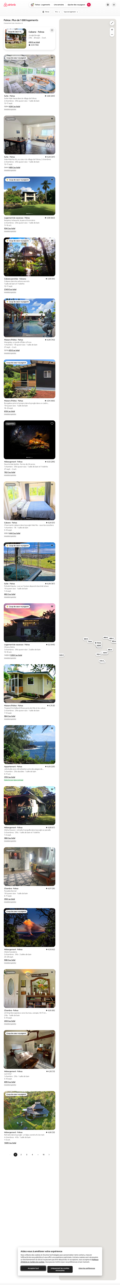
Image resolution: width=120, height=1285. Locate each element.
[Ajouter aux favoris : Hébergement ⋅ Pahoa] (52, 423)
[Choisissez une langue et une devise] (107, 4)
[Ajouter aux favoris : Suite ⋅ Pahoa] (52, 58)
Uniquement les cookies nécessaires (60, 1269)
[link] (10, 1154)
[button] (34, 42)
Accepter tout (33, 1268)
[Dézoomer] (112, 29)
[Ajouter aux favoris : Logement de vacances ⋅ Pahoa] (52, 179)
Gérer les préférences (87, 1268)
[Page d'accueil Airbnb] (10, 4)
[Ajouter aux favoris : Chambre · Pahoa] (52, 850)
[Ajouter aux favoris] (52, 30)
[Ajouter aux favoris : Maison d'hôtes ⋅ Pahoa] (52, 301)
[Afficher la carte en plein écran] (112, 23)
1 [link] (15, 1155)
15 (43, 1155)
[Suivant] (49, 1154)
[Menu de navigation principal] (114, 4)
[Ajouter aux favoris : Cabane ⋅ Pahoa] (52, 484)
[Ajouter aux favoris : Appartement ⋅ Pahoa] (52, 728)
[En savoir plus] (22, 23)
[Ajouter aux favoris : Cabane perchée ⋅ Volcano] (52, 240)
